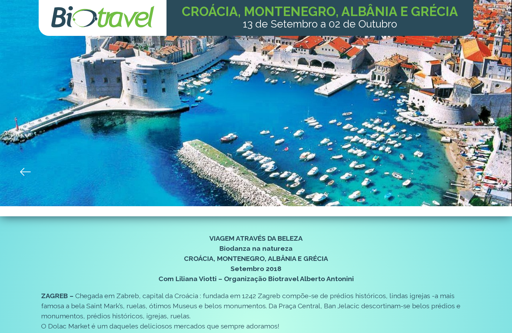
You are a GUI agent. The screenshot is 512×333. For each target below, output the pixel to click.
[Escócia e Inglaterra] (486, 172)
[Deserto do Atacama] (25, 172)
